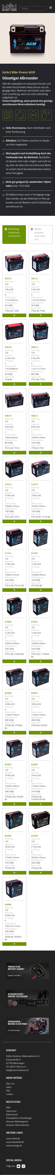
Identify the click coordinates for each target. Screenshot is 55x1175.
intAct (8, 1087)
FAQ (8, 1091)
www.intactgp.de (14, 1146)
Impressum (11, 1111)
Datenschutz (12, 1115)
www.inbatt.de (13, 1139)
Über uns (10, 1084)
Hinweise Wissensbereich (17, 1125)
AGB (8, 1108)
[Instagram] (23, 1166)
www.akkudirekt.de (15, 1142)
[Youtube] (18, 1166)
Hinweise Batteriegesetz (17, 1122)
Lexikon (9, 1094)
